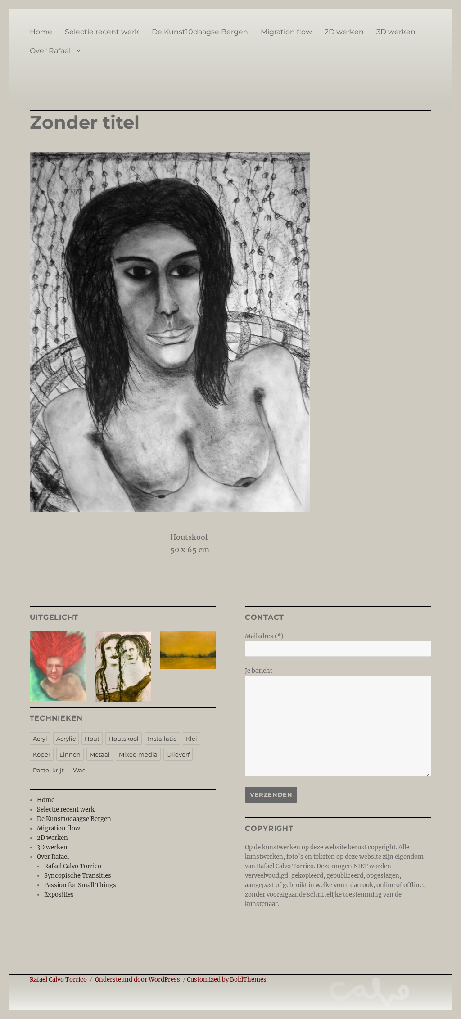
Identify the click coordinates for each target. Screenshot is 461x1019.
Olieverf (178, 754)
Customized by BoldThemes (227, 979)
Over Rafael (50, 50)
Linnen (70, 754)
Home (41, 31)
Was (79, 770)
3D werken (396, 31)
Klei (191, 738)
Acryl (40, 738)
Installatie (162, 738)
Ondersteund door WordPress (137, 979)
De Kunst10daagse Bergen (200, 31)
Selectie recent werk (102, 31)
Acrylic (66, 738)
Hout (92, 738)
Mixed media (138, 754)
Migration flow (286, 31)
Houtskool (123, 738)
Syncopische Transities (77, 875)
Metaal (100, 754)
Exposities (59, 894)
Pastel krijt (48, 770)
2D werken (344, 31)
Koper (41, 754)
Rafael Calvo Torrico (72, 866)
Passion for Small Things (80, 885)
